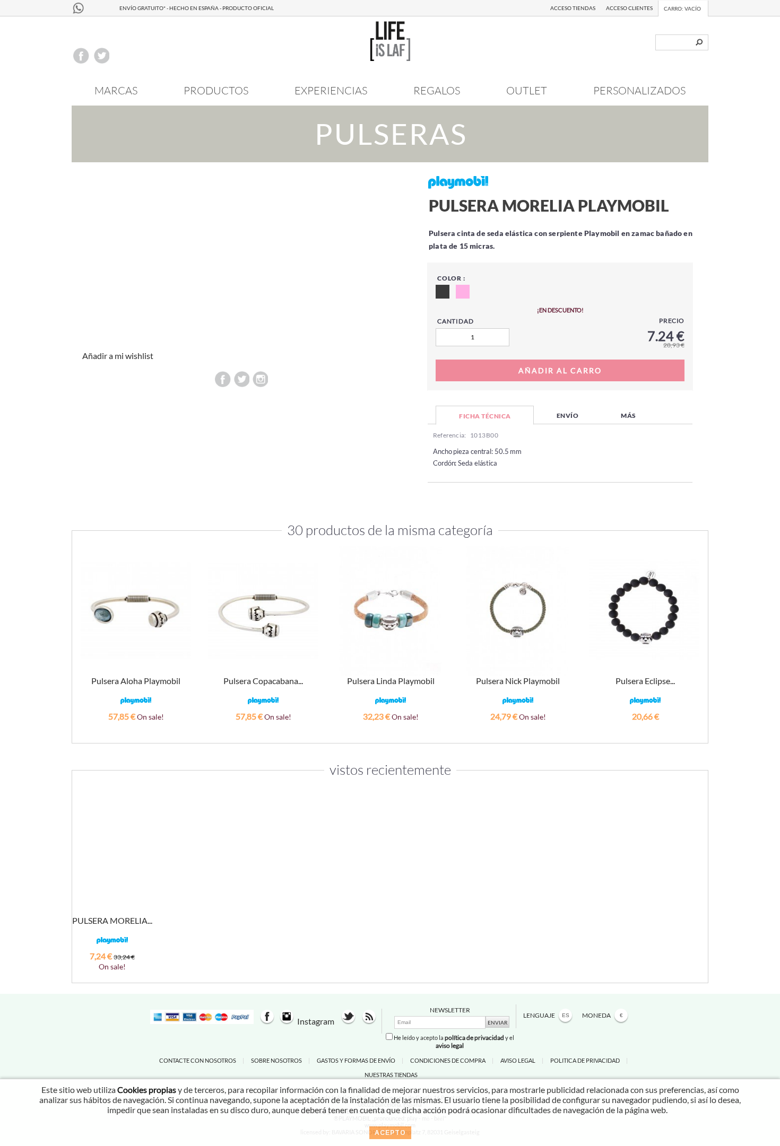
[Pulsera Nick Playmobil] (518, 611)
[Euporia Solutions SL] (390, 58)
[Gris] (442, 292)
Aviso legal (517, 1060)
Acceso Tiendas (572, 8)
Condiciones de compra (448, 1060)
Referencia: (449, 435)
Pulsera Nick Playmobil (518, 681)
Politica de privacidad (585, 1060)
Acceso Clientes (629, 8)
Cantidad (455, 321)
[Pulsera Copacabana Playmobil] (263, 611)
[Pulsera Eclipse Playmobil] (644, 609)
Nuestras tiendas (391, 1074)
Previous (85, 624)
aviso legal (450, 1045)
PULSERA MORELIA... (112, 920)
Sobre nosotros (276, 1060)
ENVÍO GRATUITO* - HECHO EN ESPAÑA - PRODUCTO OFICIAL (196, 8)
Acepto (390, 1132)
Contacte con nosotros (197, 1060)
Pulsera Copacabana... (263, 681)
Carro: (682, 8)
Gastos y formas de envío (356, 1060)
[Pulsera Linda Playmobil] (390, 611)
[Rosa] (463, 292)
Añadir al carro (136, 730)
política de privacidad (474, 1038)
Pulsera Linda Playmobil (391, 681)
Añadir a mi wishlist (117, 356)
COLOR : (451, 278)
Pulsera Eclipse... (645, 681)
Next (695, 624)
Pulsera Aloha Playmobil (135, 681)
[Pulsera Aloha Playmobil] (136, 611)
